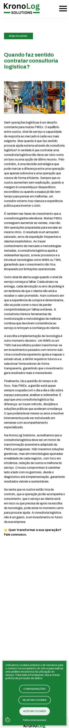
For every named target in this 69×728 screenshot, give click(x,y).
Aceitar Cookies (34, 711)
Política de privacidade (34, 720)
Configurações (34, 689)
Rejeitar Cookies (35, 700)
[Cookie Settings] (8, 720)
